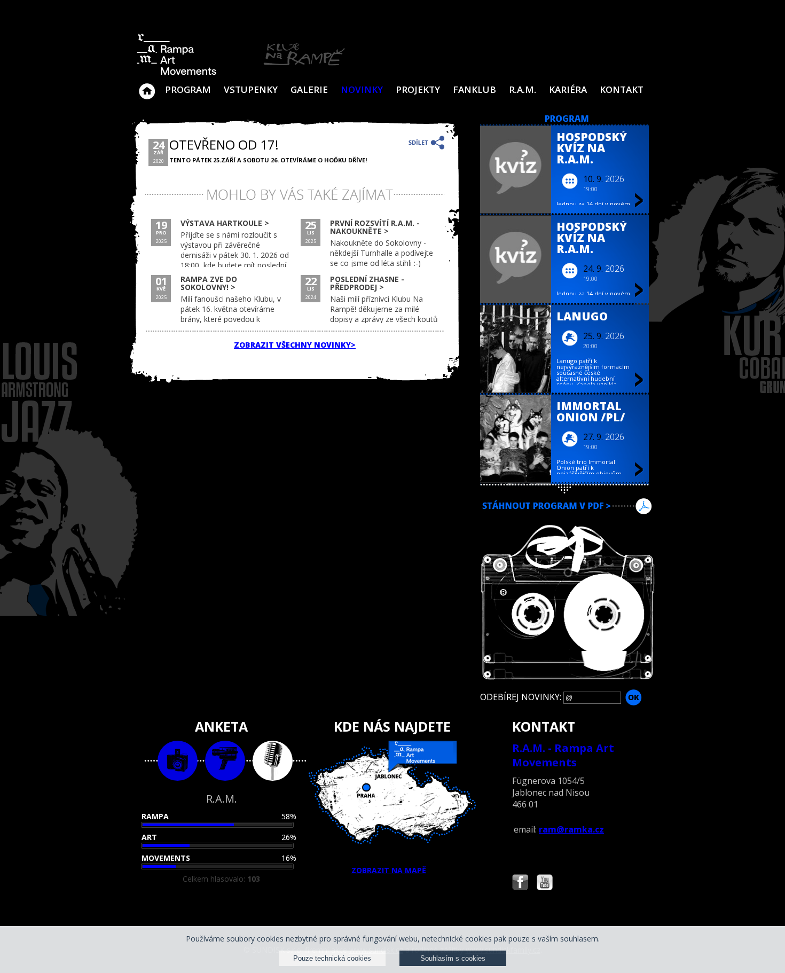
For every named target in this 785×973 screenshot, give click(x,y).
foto (178, 761)
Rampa (155, 816)
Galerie (309, 89)
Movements (166, 858)
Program (188, 89)
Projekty (418, 89)
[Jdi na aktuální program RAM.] (567, 119)
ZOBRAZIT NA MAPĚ (388, 870)
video (225, 761)
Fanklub (474, 89)
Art (149, 837)
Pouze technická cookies (332, 958)
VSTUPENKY (251, 89)
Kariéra (568, 89)
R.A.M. (522, 89)
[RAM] (241, 73)
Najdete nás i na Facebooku (520, 883)
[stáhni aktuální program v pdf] (567, 519)
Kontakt (621, 89)
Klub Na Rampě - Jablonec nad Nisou (147, 86)
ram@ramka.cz (571, 829)
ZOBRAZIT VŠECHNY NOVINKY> (295, 345)
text (273, 761)
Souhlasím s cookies (452, 958)
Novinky (362, 89)
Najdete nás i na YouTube (545, 883)
